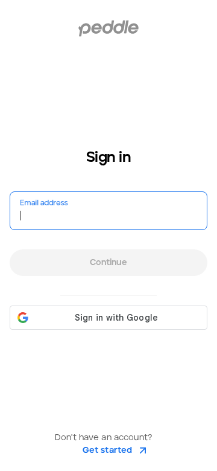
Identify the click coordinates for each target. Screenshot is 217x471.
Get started (108, 450)
